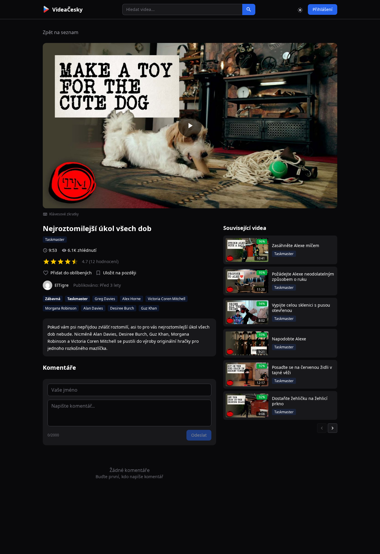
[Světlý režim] (300, 9)
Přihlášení (322, 9)
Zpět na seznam (60, 32)
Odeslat (199, 435)
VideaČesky (67, 9)
